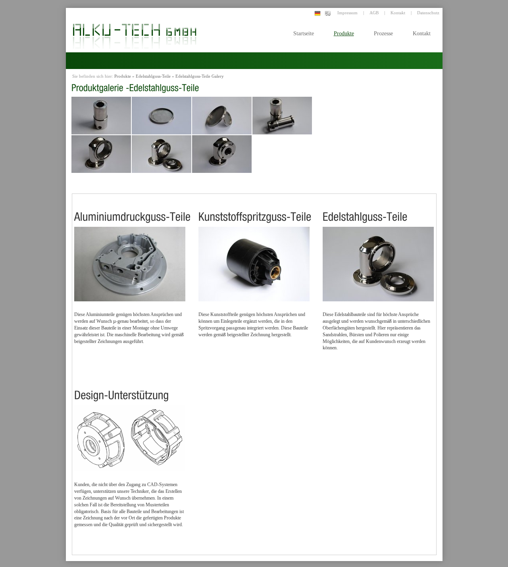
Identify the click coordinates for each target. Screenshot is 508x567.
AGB (374, 12)
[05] (161, 115)
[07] (282, 115)
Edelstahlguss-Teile (153, 76)
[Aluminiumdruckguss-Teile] (132, 210)
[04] (101, 115)
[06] (222, 115)
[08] (101, 154)
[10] (222, 154)
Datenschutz (428, 12)
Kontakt (422, 33)
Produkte (344, 33)
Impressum (347, 12)
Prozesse (383, 33)
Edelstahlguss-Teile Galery (199, 76)
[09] (161, 154)
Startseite (303, 33)
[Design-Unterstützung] (121, 389)
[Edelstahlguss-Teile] (365, 210)
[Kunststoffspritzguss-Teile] (255, 210)
